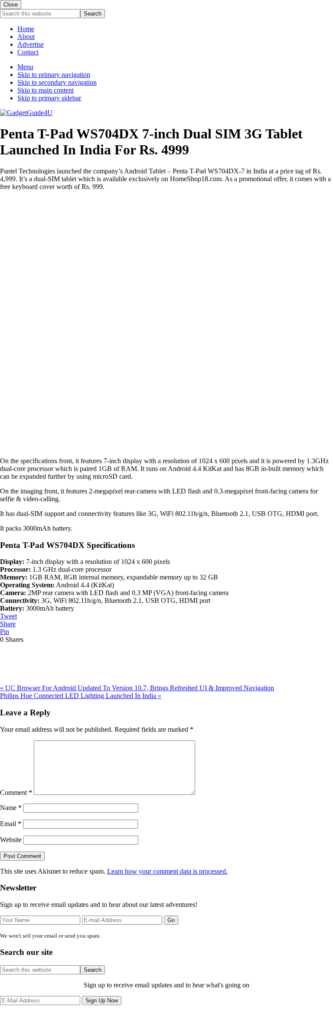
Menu (25, 66)
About (26, 36)
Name (11, 807)
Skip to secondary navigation (57, 82)
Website (11, 839)
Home (25, 28)
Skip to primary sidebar (49, 98)
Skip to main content (45, 90)
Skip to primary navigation (53, 74)
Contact (28, 52)
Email (10, 823)
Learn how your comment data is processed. (167, 871)
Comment (16, 792)
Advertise (30, 44)
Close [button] (10, 4)
